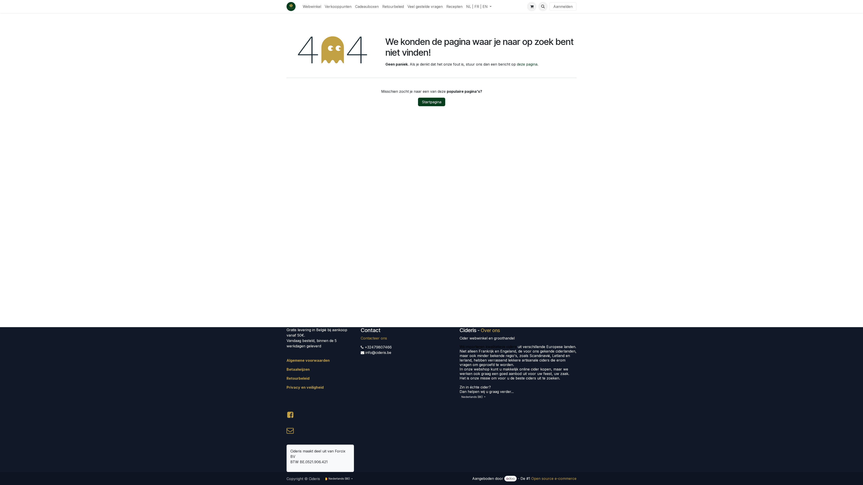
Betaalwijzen (298, 369)
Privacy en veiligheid (305, 387)
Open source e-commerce (553, 478)
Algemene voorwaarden (308, 360)
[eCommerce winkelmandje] (531, 6)
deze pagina (527, 64)
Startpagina (431, 102)
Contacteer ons (374, 338)
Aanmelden (563, 6)
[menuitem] (312, 6)
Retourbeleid (298, 378)
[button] (543, 6)
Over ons (490, 330)
